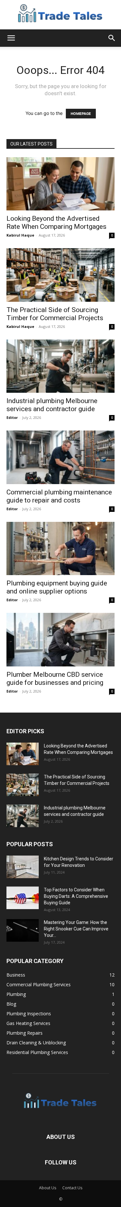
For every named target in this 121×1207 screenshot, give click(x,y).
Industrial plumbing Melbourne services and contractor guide (51, 405)
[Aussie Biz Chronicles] (60, 14)
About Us (47, 1188)
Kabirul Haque (20, 235)
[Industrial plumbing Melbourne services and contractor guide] (60, 366)
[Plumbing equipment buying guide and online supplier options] (60, 548)
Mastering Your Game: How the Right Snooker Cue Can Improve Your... (76, 929)
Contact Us (72, 1188)
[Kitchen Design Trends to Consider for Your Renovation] (22, 867)
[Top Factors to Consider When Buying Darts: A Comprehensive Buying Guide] (22, 898)
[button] (11, 38)
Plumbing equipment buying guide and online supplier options (56, 587)
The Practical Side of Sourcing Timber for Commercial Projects (54, 314)
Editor (12, 417)
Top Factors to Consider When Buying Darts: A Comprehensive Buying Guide (76, 896)
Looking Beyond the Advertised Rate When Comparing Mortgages (56, 222)
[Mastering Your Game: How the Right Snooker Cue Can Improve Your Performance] (22, 930)
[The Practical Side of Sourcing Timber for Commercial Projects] (60, 274)
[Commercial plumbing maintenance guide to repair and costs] (60, 457)
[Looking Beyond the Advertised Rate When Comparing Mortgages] (60, 183)
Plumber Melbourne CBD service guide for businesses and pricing (54, 678)
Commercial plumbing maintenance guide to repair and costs (59, 496)
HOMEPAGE (81, 113)
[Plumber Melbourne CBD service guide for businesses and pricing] (60, 639)
